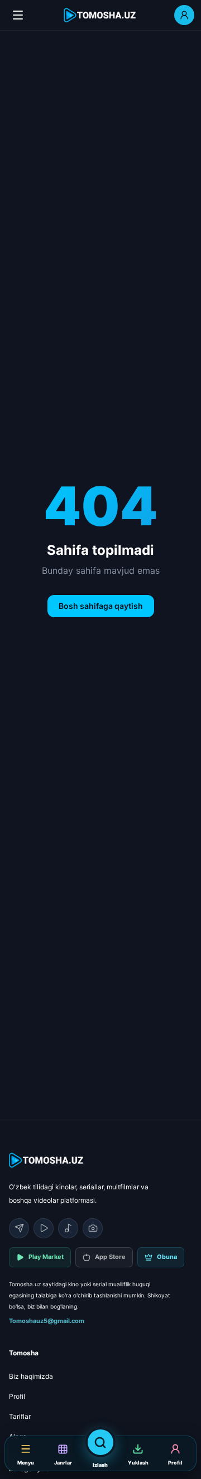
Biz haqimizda (31, 1376)
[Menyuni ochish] (18, 15)
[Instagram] (93, 1228)
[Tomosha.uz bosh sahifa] (100, 15)
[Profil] (184, 15)
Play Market (46, 1257)
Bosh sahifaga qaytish (101, 606)
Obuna (167, 1257)
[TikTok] (68, 1228)
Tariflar (20, 1416)
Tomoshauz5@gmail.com (46, 1321)
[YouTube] (44, 1228)
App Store (110, 1257)
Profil (17, 1396)
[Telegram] (19, 1228)
